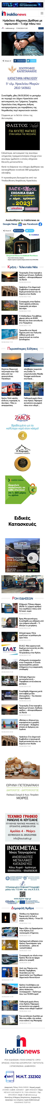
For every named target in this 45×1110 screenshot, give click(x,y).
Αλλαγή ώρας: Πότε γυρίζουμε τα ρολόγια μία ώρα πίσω (30, 635)
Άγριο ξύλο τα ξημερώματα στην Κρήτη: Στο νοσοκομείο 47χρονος (31, 930)
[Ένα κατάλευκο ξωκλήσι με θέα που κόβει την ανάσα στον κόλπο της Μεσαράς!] (10, 1020)
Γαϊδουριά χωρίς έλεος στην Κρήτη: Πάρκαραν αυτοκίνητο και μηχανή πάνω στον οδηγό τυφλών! (30, 1005)
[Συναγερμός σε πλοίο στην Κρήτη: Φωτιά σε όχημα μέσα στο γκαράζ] (10, 959)
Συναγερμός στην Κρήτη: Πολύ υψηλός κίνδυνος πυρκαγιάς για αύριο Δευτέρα (29, 305)
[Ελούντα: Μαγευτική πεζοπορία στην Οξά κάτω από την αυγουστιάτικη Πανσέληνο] (11, 360)
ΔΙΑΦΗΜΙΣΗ (30, 1066)
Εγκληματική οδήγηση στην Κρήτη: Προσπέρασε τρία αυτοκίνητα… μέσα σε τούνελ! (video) (31, 944)
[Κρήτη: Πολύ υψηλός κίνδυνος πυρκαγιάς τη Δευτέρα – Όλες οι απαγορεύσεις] (11, 389)
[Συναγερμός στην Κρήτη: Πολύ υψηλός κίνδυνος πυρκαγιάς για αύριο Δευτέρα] (10, 305)
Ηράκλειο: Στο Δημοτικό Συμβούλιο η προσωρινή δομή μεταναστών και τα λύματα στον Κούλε (30, 290)
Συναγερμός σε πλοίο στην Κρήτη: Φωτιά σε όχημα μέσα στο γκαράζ (30, 957)
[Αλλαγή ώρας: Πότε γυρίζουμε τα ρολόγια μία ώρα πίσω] (10, 637)
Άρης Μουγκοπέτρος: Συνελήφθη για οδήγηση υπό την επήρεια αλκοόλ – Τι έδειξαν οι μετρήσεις (31, 622)
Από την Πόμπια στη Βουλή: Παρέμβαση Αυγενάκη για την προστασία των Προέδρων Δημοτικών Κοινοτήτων (30, 972)
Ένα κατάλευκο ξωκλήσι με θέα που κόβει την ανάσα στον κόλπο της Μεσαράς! (31, 1018)
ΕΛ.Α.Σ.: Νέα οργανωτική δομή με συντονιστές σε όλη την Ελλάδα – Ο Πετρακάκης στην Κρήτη (31, 649)
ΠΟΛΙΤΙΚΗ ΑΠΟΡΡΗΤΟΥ (21, 1063)
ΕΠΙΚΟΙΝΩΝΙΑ (17, 1066)
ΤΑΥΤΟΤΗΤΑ (38, 1063)
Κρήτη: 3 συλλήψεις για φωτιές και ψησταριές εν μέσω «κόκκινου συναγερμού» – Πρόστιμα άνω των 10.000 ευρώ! (30, 989)
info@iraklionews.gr (30, 1095)
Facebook (32, 224)
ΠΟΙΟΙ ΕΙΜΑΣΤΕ (27, 1060)
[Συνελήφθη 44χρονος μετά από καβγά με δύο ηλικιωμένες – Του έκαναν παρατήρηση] (10, 695)
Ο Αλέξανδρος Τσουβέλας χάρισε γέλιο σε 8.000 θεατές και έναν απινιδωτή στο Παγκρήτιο (30, 319)
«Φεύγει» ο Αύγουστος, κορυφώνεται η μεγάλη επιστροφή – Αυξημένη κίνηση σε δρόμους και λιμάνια (29, 724)
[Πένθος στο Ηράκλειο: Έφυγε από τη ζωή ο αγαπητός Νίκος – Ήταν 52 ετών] (10, 918)
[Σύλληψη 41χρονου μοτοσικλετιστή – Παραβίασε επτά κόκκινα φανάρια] (10, 681)
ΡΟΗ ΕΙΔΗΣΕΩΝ (11, 1060)
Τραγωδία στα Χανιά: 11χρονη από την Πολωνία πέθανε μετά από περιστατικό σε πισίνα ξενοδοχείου (30, 335)
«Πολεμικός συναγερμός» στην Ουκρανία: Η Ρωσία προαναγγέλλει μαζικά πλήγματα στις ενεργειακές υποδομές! (31, 664)
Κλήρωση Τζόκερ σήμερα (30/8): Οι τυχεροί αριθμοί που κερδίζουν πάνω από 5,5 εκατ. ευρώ (30, 607)
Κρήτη (41, 28)
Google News (10, 224)
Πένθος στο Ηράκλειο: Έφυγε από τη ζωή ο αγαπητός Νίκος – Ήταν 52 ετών (31, 917)
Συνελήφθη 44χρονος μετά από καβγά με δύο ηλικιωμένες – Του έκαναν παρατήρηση (30, 694)
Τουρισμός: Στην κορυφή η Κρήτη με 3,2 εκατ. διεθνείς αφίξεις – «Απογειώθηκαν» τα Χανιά (30, 276)
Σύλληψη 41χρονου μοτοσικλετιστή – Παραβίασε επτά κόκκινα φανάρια (30, 680)
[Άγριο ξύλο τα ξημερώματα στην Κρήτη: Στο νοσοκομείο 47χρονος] (10, 932)
